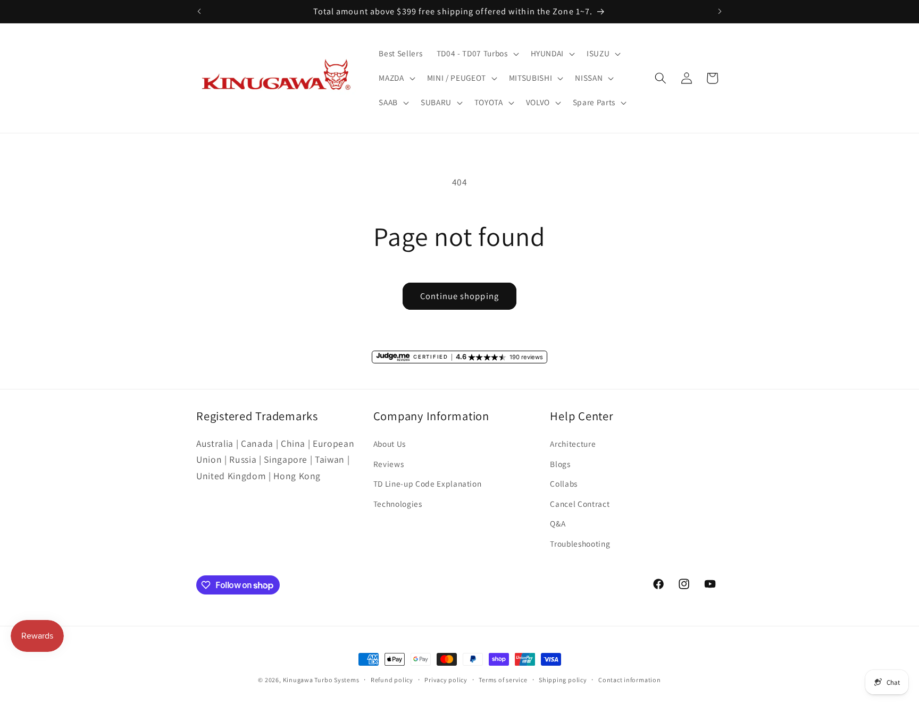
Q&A (557, 523)
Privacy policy (445, 680)
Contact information (629, 680)
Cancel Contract (579, 503)
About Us (389, 443)
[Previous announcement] (199, 11)
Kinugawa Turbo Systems (321, 680)
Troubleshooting (580, 543)
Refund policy (392, 680)
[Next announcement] (720, 11)
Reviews (388, 463)
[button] (477, 53)
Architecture (573, 443)
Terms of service (503, 680)
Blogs (560, 463)
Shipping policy (563, 680)
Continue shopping (459, 296)
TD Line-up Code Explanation (427, 483)
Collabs (564, 483)
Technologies (397, 503)
